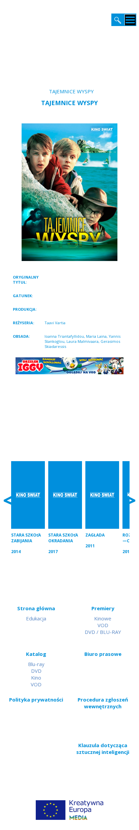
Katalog (36, 653)
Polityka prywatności (36, 699)
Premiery (102, 608)
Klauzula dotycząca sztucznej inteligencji (102, 748)
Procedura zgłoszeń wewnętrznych (103, 703)
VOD (103, 625)
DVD (36, 670)
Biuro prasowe (102, 653)
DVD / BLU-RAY (103, 632)
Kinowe (102, 618)
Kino (36, 677)
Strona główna (36, 608)
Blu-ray (36, 664)
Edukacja (36, 618)
